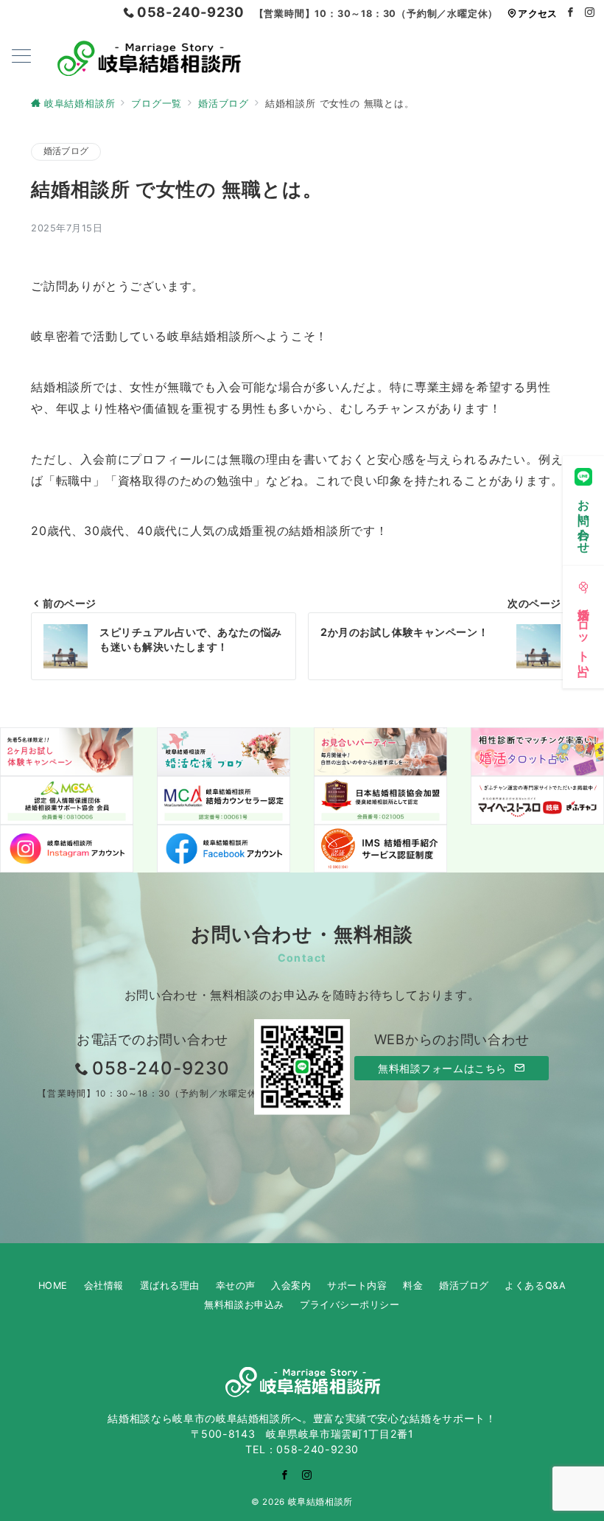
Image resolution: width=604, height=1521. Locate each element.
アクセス (537, 13)
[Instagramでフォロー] (590, 12)
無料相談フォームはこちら (444, 1068)
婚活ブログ (65, 151)
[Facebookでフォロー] (571, 12)
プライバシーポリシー (349, 1304)
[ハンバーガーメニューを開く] (21, 57)
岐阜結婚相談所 (320, 1502)
